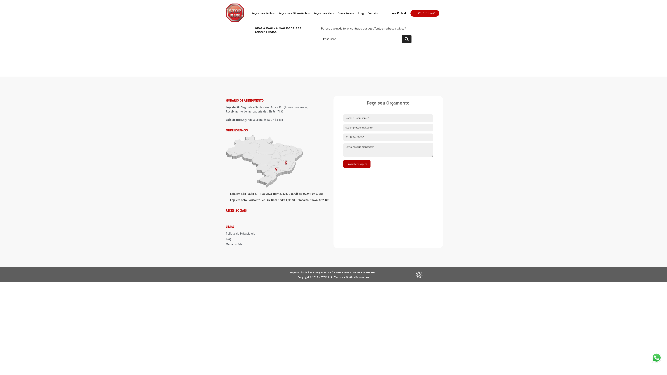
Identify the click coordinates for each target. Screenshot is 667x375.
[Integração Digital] (418, 277)
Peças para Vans (324, 13)
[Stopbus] (235, 21)
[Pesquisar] (406, 39)
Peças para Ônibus (263, 13)
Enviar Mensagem (357, 163)
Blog (361, 13)
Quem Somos (346, 13)
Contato (373, 13)
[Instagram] (228, 218)
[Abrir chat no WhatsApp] (657, 358)
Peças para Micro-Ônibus (294, 13)
